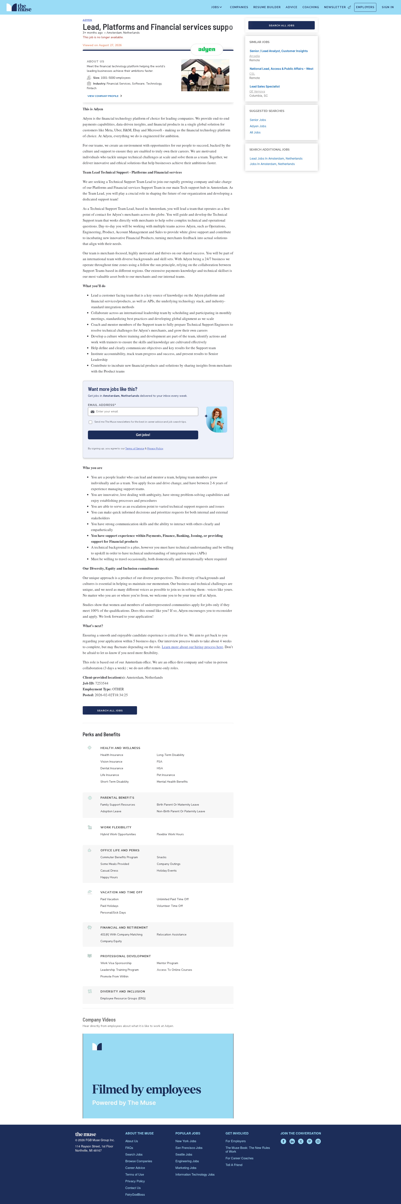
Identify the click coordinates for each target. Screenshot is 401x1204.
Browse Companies (138, 1161)
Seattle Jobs (183, 1154)
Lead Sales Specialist (265, 86)
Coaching (310, 7)
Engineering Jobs (187, 1161)
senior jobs (258, 120)
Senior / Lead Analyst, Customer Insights (279, 51)
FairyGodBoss (135, 1194)
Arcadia (254, 56)
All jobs (255, 132)
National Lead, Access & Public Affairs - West (281, 68)
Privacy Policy (155, 448)
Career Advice (135, 1167)
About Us (131, 1141)
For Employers (236, 1141)
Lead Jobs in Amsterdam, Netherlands (276, 158)
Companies (239, 7)
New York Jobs (185, 1141)
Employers (365, 7)
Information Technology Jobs (195, 1174)
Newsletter (335, 7)
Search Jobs (134, 1154)
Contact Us (133, 1187)
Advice (291, 7)
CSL (252, 73)
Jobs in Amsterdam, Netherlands (272, 164)
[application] (158, 1076)
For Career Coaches (240, 1158)
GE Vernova (257, 91)
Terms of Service (134, 448)
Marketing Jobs (186, 1167)
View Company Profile (103, 96)
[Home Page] (19, 8)
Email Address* (102, 405)
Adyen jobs (258, 126)
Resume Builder (267, 7)
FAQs (129, 1147)
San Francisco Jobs (189, 1147)
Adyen (87, 20)
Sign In (388, 7)
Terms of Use (134, 1174)
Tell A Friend (234, 1164)
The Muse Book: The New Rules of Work (248, 1149)
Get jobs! (143, 435)
